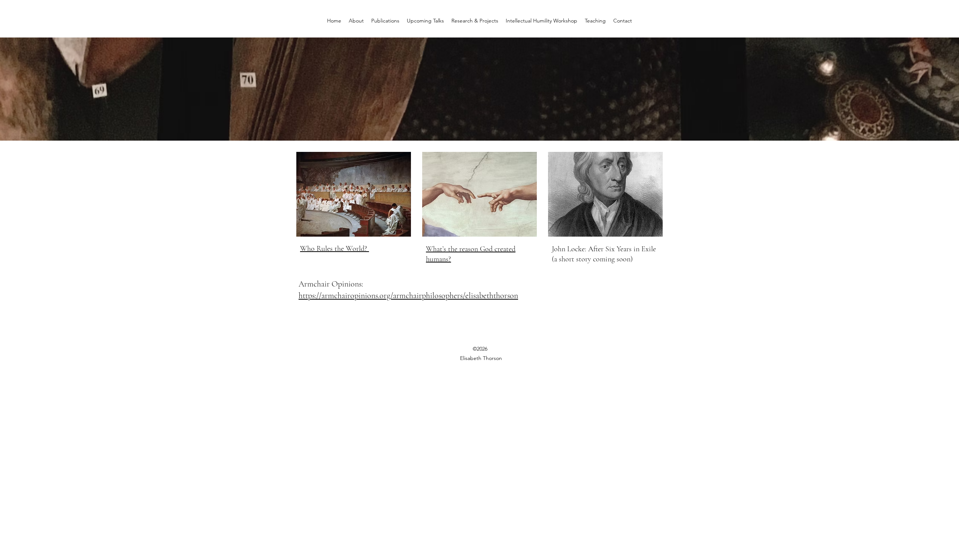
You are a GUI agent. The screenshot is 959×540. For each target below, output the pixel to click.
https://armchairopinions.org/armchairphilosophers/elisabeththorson (408, 295)
